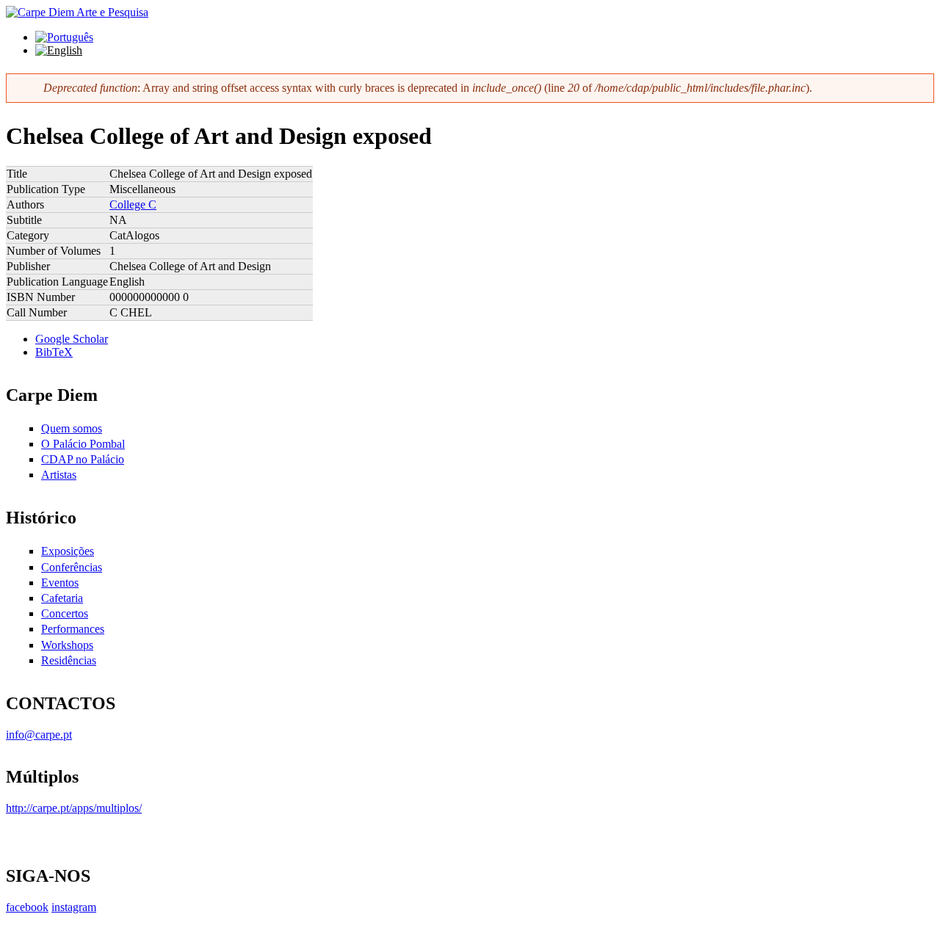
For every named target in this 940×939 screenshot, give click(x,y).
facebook (27, 907)
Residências (68, 660)
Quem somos (71, 428)
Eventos (60, 582)
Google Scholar (71, 339)
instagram (73, 907)
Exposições (67, 551)
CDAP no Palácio (82, 459)
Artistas (58, 474)
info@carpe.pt (39, 734)
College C (132, 204)
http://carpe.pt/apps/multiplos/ (74, 808)
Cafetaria (62, 598)
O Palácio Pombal (83, 444)
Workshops (67, 645)
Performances (72, 629)
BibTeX (54, 352)
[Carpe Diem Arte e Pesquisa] (77, 12)
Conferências (71, 567)
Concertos (64, 613)
